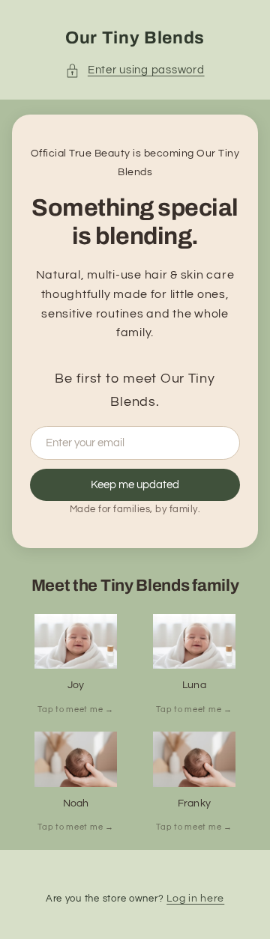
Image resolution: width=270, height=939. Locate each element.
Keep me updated (135, 484)
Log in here (195, 898)
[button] (134, 70)
